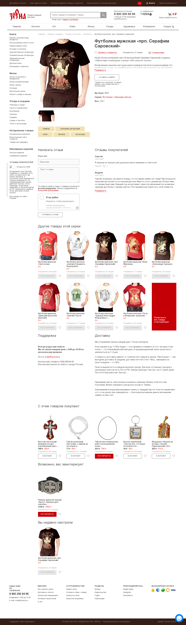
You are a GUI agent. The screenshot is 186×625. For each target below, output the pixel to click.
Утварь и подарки (55, 34)
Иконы (91, 27)
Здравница (129, 27)
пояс (45, 134)
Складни (13, 88)
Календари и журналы (19, 66)
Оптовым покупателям (47, 599)
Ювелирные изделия (21, 149)
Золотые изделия (17, 153)
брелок (61, 134)
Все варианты (104, 456)
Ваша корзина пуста (168, 18)
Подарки (13, 117)
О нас (40, 602)
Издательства (100, 592)
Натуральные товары (21, 131)
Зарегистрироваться (168, 3)
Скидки (167, 27)
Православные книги (18, 46)
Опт (54, 27)
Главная (17, 27)
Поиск (103, 15)
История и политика (18, 49)
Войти (152, 3)
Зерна (17, 14)
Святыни (13, 114)
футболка (80, 134)
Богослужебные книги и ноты (22, 43)
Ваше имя (42, 156)
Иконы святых (15, 85)
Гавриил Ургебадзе (70, 19)
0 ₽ (139, 3)
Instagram (127, 592)
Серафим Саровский (70, 129)
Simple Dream (170, 622)
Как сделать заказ (38, 3)
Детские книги (16, 63)
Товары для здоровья (19, 142)
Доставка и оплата (17, 3)
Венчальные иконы (17, 91)
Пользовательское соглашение (116, 622)
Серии (97, 595)
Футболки (88, 34)
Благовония (14, 111)
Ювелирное (149, 27)
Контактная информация (48, 595)
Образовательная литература (17, 59)
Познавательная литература (22, 55)
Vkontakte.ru (128, 595)
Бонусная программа (74, 599)
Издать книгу (71, 589)
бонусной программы (48, 190)
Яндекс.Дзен (128, 589)
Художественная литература (22, 52)
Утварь (110, 27)
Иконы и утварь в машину (20, 94)
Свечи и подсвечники (18, 108)
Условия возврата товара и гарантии (67, 3)
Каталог (35, 27)
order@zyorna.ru (120, 19)
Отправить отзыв (50, 214)
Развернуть (100, 70)
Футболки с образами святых (116, 97)
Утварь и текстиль (73, 34)
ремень (46, 129)
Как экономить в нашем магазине (101, 3)
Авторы (97, 589)
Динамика (30, 622)
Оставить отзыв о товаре (76, 592)
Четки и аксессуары (18, 124)
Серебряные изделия (18, 156)
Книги (72, 27)
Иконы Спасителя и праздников (18, 78)
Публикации (99, 599)
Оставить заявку (107, 77)
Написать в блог (73, 595)
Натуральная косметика (20, 134)
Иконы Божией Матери (19, 82)
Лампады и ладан (17, 105)
